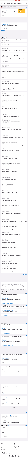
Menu (15, 456)
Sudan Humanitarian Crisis (4, 310)
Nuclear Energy (7, 10)
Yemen (2, 430)
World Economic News (8, 428)
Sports (12, 3)
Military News (10, 421)
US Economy (4, 428)
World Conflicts (11, 310)
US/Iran (2, 370)
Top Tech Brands (4, 393)
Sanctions (5, 452)
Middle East (7, 358)
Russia (7, 298)
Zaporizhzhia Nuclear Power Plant (5, 16)
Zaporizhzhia (10, 16)
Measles (2, 390)
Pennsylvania (6, 390)
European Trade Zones (6, 345)
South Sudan (8, 310)
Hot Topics (4, 3)
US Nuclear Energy (3, 10)
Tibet (2, 375)
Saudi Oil (4, 430)
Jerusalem (3, 397)
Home (1, 3)
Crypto (17, 3)
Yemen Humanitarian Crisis (8, 430)
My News (12, 456)
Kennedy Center (3, 385)
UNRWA (2, 315)
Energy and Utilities (11, 10)
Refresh (19, 456)
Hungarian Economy (4, 333)
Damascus (3, 29)
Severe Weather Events (7, 375)
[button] (8, 7)
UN (7, 29)
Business (14, 3)
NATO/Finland (3, 298)
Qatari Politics (4, 358)
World (10, 3)
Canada (2, 367)
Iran (3, 370)
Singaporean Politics (11, 345)
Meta (2, 393)
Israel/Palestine (6, 315)
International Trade (11, 303)
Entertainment (20, 3)
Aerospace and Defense (4, 303)
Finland (5, 298)
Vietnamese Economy (4, 340)
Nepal (3, 375)
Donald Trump (6, 367)
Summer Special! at (13, 0)
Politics (8, 3)
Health (4, 390)
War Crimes (4, 447)
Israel (4, 315)
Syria (5, 24)
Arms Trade (8, 303)
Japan (6, 447)
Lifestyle (23, 3)
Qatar (2, 358)
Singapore (3, 345)
